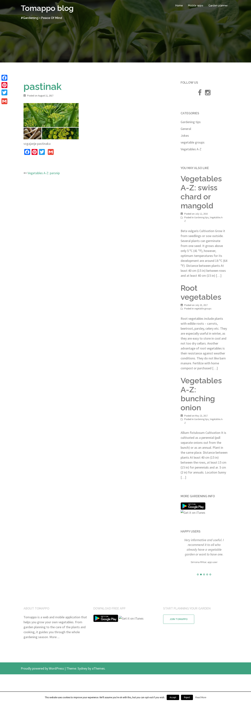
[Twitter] (4, 92)
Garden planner (218, 5)
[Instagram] (207, 94)
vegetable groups (193, 142)
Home (179, 5)
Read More (200, 697)
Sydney (82, 681)
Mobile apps (195, 5)
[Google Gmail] (4, 101)
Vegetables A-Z (191, 149)
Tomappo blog (47, 8)
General (186, 129)
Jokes (185, 135)
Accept (173, 697)
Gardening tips (191, 122)
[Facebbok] (199, 94)
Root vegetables (201, 293)
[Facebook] (4, 77)
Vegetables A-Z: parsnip (44, 173)
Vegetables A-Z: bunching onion (201, 394)
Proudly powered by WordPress (42, 681)
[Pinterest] (4, 85)
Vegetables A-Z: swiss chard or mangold (201, 192)
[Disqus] (97, 227)
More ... (54, 650)
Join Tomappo (179, 632)
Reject (187, 697)
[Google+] (4, 97)
